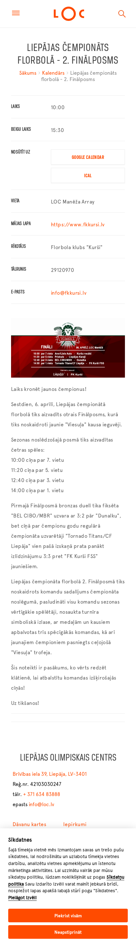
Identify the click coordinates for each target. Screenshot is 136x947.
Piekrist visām (68, 915)
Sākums (28, 73)
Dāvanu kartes (29, 824)
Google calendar (88, 157)
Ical (88, 176)
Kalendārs (53, 73)
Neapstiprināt (68, 932)
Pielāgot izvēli (22, 897)
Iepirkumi (75, 824)
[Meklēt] (122, 14)
